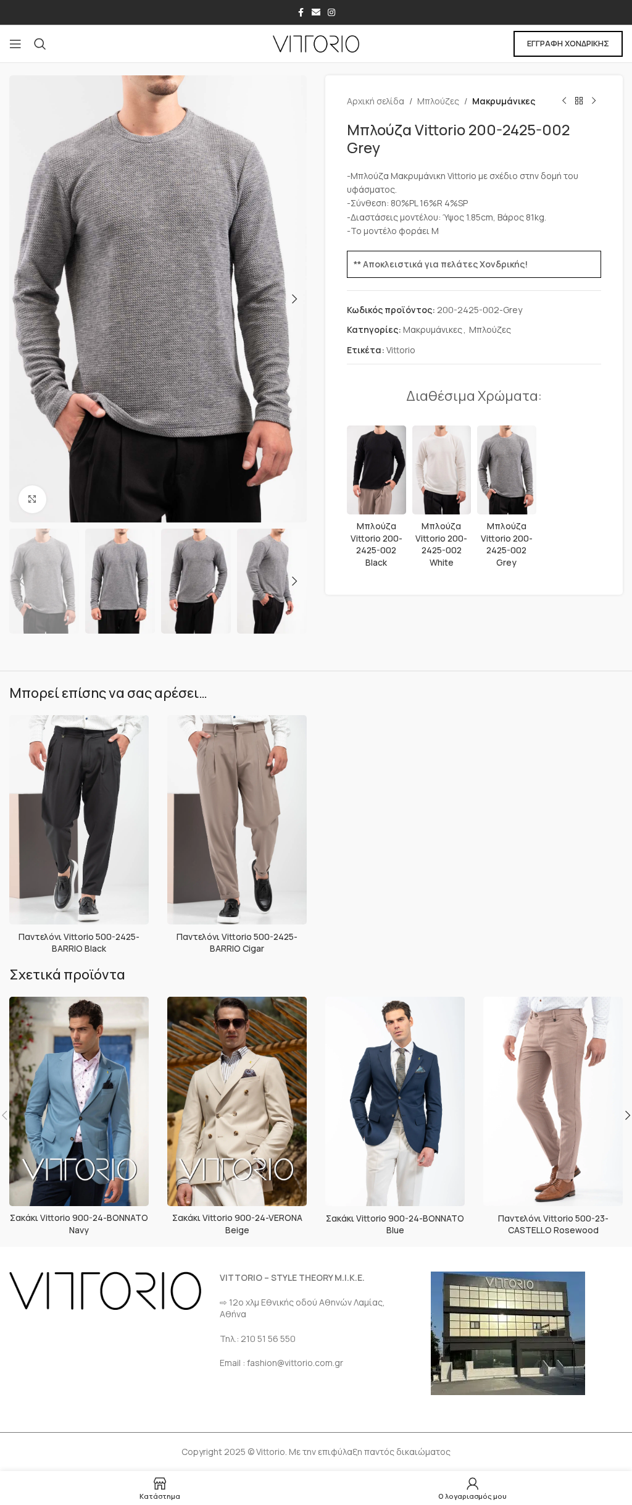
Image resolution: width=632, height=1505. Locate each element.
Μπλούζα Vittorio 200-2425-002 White (441, 544)
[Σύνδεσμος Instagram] (331, 12)
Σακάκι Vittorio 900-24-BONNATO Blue (395, 1224)
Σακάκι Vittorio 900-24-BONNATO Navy (79, 1224)
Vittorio (400, 350)
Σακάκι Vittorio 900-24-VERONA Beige (237, 1224)
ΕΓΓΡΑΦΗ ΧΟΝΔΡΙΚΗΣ (568, 43)
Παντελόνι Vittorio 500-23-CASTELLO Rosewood (553, 1224)
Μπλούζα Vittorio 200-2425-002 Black (376, 544)
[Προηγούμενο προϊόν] (564, 101)
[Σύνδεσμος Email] (316, 12)
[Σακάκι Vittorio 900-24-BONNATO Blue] (395, 1102)
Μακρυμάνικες (503, 101)
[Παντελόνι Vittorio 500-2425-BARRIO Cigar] (237, 820)
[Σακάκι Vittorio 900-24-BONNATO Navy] (79, 1101)
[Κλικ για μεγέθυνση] (32, 499)
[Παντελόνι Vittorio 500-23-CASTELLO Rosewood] (553, 1102)
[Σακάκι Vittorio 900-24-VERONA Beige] (237, 1101)
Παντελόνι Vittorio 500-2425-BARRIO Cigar (237, 943)
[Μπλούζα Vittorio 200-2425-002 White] (442, 470)
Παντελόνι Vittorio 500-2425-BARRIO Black (79, 943)
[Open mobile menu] (15, 43)
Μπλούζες (438, 101)
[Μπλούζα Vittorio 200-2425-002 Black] (376, 470)
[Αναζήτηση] (40, 43)
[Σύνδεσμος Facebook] (300, 12)
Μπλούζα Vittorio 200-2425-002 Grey (507, 544)
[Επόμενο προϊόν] (593, 101)
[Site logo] (316, 43)
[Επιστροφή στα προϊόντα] (579, 101)
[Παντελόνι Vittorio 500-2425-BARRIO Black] (79, 820)
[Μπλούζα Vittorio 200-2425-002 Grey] (506, 470)
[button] (21, 299)
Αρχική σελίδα (375, 101)
